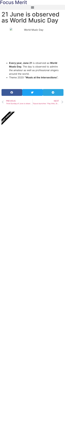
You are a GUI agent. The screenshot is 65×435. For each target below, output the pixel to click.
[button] (32, 7)
